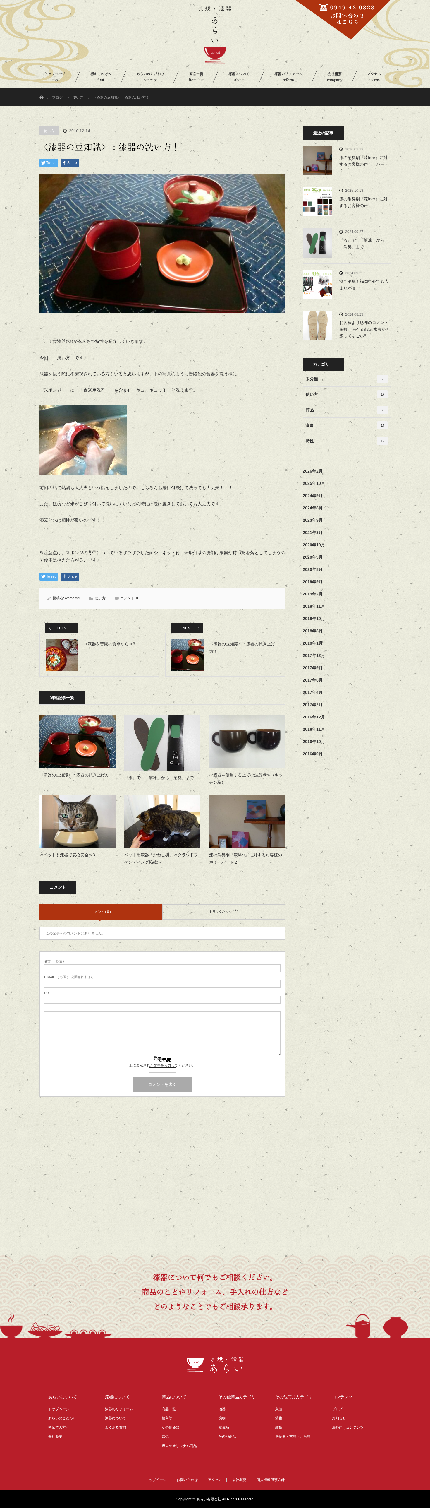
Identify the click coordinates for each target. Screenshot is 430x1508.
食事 (345, 425)
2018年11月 (314, 606)
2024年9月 (313, 495)
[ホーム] (41, 90)
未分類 (344, 378)
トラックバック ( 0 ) (223, 911)
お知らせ (339, 1418)
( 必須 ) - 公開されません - (70, 977)
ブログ (57, 97)
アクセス (374, 76)
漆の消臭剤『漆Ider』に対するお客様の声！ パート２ (245, 859)
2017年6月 (313, 680)
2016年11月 (314, 729)
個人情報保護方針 (271, 1480)
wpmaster (72, 598)
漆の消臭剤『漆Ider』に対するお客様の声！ (363, 202)
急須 (278, 1409)
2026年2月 (313, 471)
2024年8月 (313, 508)
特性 (345, 441)
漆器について (239, 76)
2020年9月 (313, 557)
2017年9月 (313, 667)
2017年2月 (313, 704)
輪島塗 (167, 1418)
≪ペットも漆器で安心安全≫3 (67, 855)
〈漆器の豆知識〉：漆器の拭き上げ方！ (76, 775)
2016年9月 (313, 754)
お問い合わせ (187, 1480)
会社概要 (334, 76)
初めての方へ (100, 76)
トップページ (55, 76)
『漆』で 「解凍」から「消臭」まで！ (161, 777)
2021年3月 (313, 532)
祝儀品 (224, 1427)
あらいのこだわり (150, 76)
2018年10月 (314, 618)
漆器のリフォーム (288, 76)
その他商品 (227, 1437)
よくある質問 (115, 1427)
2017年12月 (314, 655)
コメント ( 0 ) (101, 911)
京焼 (165, 1437)
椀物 (222, 1418)
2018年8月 (313, 631)
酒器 (222, 1409)
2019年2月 (313, 594)
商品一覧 (196, 76)
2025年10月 (314, 483)
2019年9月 (313, 581)
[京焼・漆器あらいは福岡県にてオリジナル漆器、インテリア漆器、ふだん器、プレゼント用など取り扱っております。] (215, 1369)
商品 (344, 410)
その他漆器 (170, 1427)
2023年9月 (313, 520)
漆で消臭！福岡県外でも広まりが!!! (363, 284)
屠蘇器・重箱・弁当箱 (292, 1437)
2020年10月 (314, 544)
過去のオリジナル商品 (179, 1446)
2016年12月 (314, 717)
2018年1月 (313, 643)
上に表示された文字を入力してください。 (162, 1065)
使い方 (78, 97)
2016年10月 (314, 741)
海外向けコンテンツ (348, 1427)
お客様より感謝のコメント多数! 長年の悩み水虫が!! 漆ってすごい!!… (365, 329)
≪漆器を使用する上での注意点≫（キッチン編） (246, 779)
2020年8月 (313, 569)
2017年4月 (313, 692)
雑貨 (278, 1427)
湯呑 (278, 1418)
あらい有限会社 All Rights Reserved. (225, 1499)
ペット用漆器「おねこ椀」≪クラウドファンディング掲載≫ (161, 859)
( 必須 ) (54, 961)
